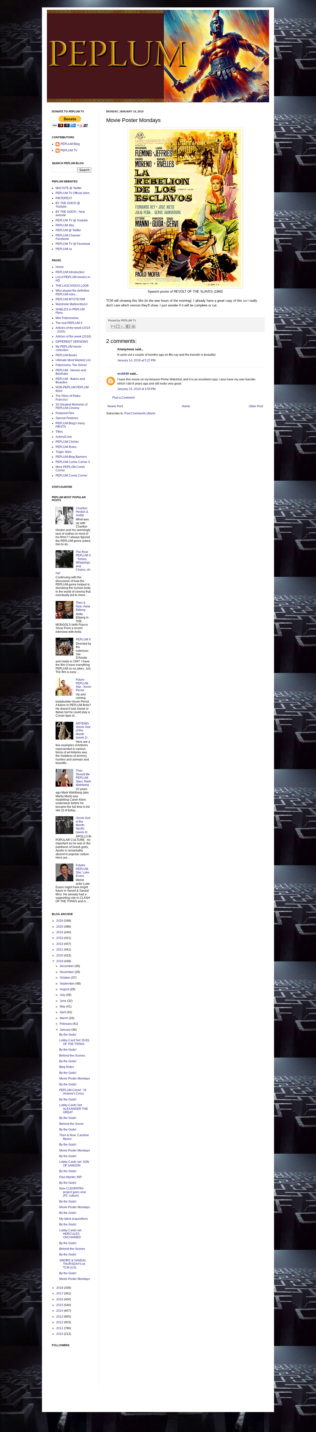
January (65, 1029)
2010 (60, 1334)
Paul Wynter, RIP (70, 1177)
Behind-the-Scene (71, 1124)
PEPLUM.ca (64, 249)
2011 (60, 1328)
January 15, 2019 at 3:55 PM (136, 389)
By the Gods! (67, 1034)
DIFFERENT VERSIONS (72, 341)
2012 (60, 1322)
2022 (60, 944)
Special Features (67, 418)
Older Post (256, 406)
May (63, 1006)
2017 (60, 1293)
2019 (60, 961)
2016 (60, 1299)
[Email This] (113, 326)
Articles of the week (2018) (73, 336)
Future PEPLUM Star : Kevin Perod (83, 685)
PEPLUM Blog (70, 144)
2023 (60, 938)
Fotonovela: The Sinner (71, 365)
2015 (60, 1305)
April (63, 1012)
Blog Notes (66, 1067)
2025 (60, 926)
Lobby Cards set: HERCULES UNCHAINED (70, 1234)
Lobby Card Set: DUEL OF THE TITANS (74, 1042)
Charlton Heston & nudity (82, 512)
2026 (60, 920)
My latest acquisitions (73, 1218)
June (63, 1001)
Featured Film (65, 413)
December (67, 966)
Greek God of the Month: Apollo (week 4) (83, 825)
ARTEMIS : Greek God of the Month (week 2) (83, 731)
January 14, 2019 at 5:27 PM (136, 360)
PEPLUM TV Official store (73, 193)
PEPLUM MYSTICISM (70, 299)
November (67, 972)
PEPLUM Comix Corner (71, 475)
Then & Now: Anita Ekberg (83, 606)
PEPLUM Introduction (70, 272)
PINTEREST (64, 198)
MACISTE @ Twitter (69, 188)
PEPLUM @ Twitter (68, 230)
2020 (60, 955)
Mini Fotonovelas (67, 318)
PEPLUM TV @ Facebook (73, 244)
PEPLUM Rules (66, 447)
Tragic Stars (64, 452)
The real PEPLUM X (69, 323)
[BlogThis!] (117, 326)
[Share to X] (122, 326)
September (67, 983)
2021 (60, 949)
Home (186, 406)
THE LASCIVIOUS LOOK (72, 285)
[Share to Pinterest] (133, 326)
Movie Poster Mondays (74, 1078)
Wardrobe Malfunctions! (71, 304)
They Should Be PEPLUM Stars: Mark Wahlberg (83, 778)
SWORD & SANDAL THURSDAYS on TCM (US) (72, 1264)
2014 (60, 1310)
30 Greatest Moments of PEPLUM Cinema (71, 406)
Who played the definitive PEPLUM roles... (72, 292)
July (63, 995)
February (66, 1023)
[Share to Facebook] (127, 326)
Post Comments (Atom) (139, 413)
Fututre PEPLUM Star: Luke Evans (82, 871)
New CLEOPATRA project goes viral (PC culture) (72, 1192)
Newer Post (115, 406)
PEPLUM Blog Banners (71, 457)
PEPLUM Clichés (67, 441)
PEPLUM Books (66, 355)
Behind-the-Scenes (72, 1055)
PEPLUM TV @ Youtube (72, 220)
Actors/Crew (64, 437)
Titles (59, 431)
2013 (60, 1316)
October (65, 977)
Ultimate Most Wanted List (73, 360)
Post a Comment (123, 397)
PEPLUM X (83, 639)
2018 (60, 1288)
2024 (60, 932)
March (64, 1018)
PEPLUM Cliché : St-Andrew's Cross (73, 1091)
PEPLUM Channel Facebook (68, 237)
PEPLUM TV (68, 150)
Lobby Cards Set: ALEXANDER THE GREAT (73, 1108)
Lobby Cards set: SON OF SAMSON (74, 1163)
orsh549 (123, 373)
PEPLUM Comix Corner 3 (73, 462)
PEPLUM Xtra (65, 225)
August (65, 989)
